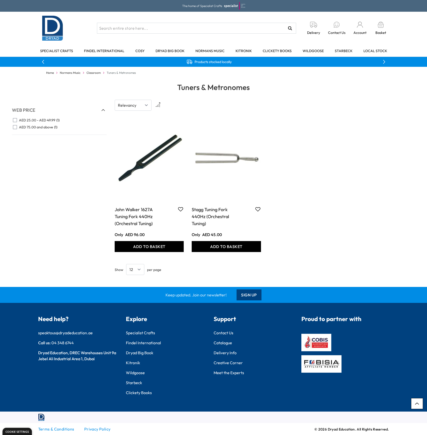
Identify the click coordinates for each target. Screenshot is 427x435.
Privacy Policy (97, 429)
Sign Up (249, 294)
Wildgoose (313, 51)
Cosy (140, 51)
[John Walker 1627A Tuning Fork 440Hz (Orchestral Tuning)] (149, 158)
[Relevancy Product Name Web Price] (133, 105)
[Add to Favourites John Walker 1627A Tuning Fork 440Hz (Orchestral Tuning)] (180, 209)
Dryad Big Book (170, 51)
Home (50, 73)
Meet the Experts (229, 372)
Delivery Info (225, 352)
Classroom (93, 73)
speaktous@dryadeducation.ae (65, 332)
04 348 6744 (62, 342)
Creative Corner (228, 362)
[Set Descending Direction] (158, 105)
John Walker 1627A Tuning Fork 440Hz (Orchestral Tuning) (134, 216)
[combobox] (196, 28)
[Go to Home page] (52, 28)
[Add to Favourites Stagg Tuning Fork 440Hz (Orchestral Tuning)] (258, 209)
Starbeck (343, 51)
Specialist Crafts (56, 51)
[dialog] (17, 431)
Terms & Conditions (56, 429)
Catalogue (223, 342)
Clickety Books (277, 51)
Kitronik (244, 51)
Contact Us (223, 332)
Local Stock (375, 51)
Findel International (104, 51)
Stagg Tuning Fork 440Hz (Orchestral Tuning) (210, 216)
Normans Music (210, 51)
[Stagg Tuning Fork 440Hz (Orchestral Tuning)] (226, 158)
